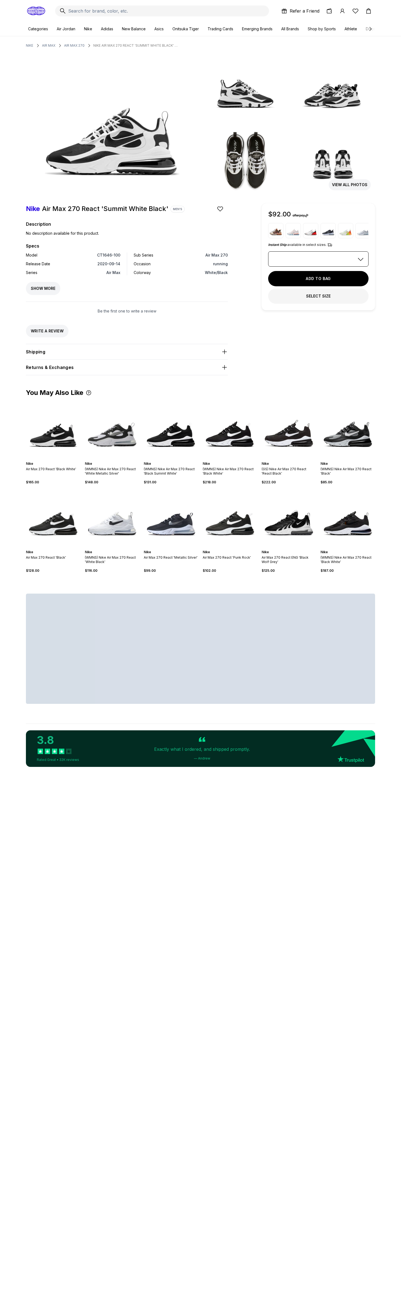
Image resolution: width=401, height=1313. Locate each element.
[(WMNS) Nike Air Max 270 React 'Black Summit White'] (171, 428)
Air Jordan (66, 28)
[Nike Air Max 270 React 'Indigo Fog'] (363, 230)
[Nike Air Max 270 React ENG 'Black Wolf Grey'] (289, 517)
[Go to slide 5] (56, 458)
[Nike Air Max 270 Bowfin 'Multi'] (275, 230)
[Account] (342, 10)
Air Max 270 (74, 45)
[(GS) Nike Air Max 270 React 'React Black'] (289, 428)
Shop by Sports (322, 28)
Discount (373, 28)
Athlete (351, 28)
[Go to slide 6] (58, 458)
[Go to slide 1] (47, 458)
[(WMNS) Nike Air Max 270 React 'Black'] (348, 428)
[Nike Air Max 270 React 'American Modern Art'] (293, 230)
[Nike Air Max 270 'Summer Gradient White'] (345, 230)
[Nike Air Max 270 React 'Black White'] (53, 428)
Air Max (48, 45)
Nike (88, 28)
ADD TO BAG (318, 278)
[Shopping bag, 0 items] (368, 10)
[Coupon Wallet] (329, 11)
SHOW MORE (43, 288)
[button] (88, 392)
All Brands (290, 28)
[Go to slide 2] (49, 458)
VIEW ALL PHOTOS (349, 184)
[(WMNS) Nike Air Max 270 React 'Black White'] (230, 428)
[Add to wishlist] (221, 208)
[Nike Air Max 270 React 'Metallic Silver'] (328, 230)
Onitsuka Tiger (185, 28)
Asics (159, 28)
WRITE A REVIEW (47, 331)
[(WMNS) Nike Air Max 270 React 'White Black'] (112, 517)
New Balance (134, 28)
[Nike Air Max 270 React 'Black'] (53, 517)
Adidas (107, 28)
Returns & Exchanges (50, 367)
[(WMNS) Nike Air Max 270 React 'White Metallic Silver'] (112, 428)
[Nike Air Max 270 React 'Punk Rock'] (230, 517)
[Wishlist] (355, 11)
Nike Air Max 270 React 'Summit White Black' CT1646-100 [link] (135, 45)
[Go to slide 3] (52, 458)
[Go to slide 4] (54, 458)
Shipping (35, 352)
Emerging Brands (257, 28)
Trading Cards (220, 28)
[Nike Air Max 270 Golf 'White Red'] (310, 230)
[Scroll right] (370, 29)
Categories (38, 28)
